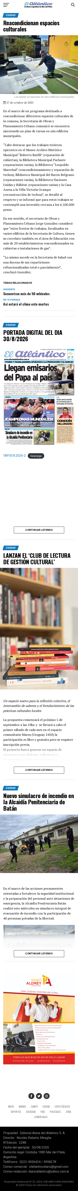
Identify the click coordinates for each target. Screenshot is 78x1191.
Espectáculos (62, 1106)
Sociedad (31, 1112)
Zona (68, 1112)
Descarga (36, 455)
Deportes (16, 1112)
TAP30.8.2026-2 (14, 455)
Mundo (22, 1106)
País (43, 1112)
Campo (34, 1106)
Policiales (55, 1112)
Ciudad (46, 1106)
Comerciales (41, 1117)
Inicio (11, 1106)
